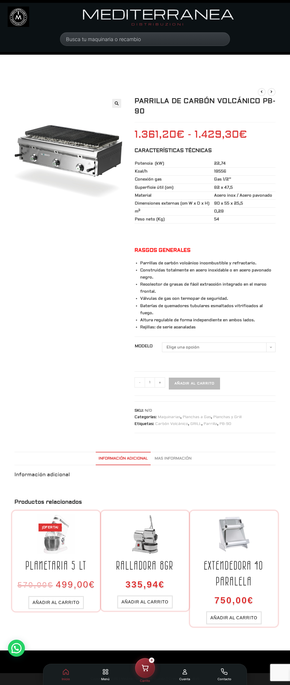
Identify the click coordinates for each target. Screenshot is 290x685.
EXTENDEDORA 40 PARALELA (234, 573)
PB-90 (225, 424)
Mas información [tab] (173, 458)
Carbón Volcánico (171, 424)
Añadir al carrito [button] (56, 602)
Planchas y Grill (227, 417)
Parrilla (210, 424)
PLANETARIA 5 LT (56, 565)
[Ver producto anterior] (262, 92)
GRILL (195, 424)
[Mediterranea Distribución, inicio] (18, 16)
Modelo (144, 346)
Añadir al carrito (194, 383)
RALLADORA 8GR (145, 565)
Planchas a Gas (197, 417)
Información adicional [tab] (123, 458)
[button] (116, 103)
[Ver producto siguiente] (272, 92)
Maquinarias (169, 417)
